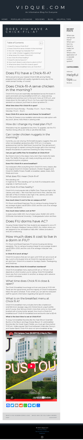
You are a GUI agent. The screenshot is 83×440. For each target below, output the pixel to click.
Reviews (40, 19)
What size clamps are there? (71, 38)
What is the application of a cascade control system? (72, 57)
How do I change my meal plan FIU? (21, 51)
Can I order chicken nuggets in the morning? (25, 53)
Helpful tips (64, 19)
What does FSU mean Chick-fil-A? (21, 55)
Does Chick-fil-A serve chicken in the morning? (25, 48)
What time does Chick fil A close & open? (23, 64)
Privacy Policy (42, 429)
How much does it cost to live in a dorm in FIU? (25, 62)
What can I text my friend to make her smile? (71, 46)
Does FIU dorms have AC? (17, 60)
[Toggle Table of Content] (40, 43)
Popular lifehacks (21, 19)
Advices (70, 71)
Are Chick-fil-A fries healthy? (19, 57)
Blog (50, 19)
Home (5, 19)
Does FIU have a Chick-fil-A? (18, 46)
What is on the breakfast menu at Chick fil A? (25, 67)
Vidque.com (41, 7)
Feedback (42, 433)
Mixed (74, 80)
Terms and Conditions (42, 431)
